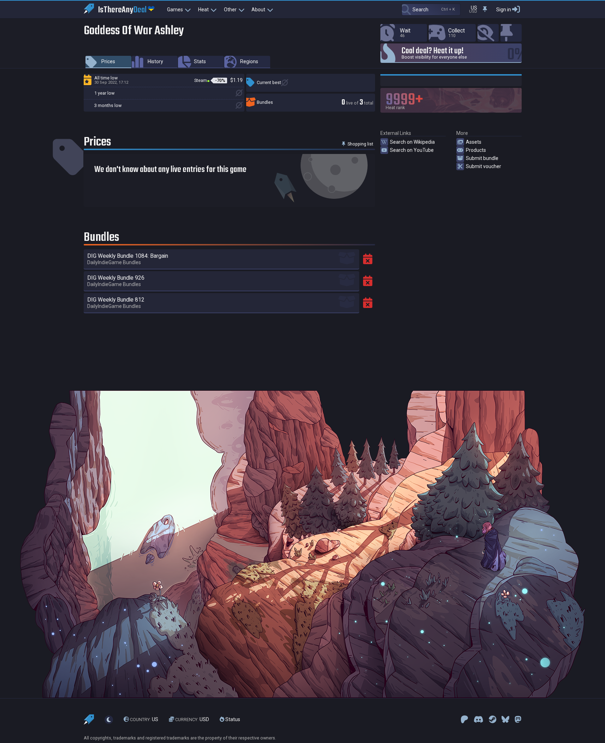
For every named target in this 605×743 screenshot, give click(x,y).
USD (192, 719)
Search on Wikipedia (412, 142)
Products (476, 150)
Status (232, 719)
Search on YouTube (412, 150)
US (144, 719)
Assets (473, 142)
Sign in (503, 9)
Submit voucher (483, 166)
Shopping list (359, 144)
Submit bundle (482, 158)
